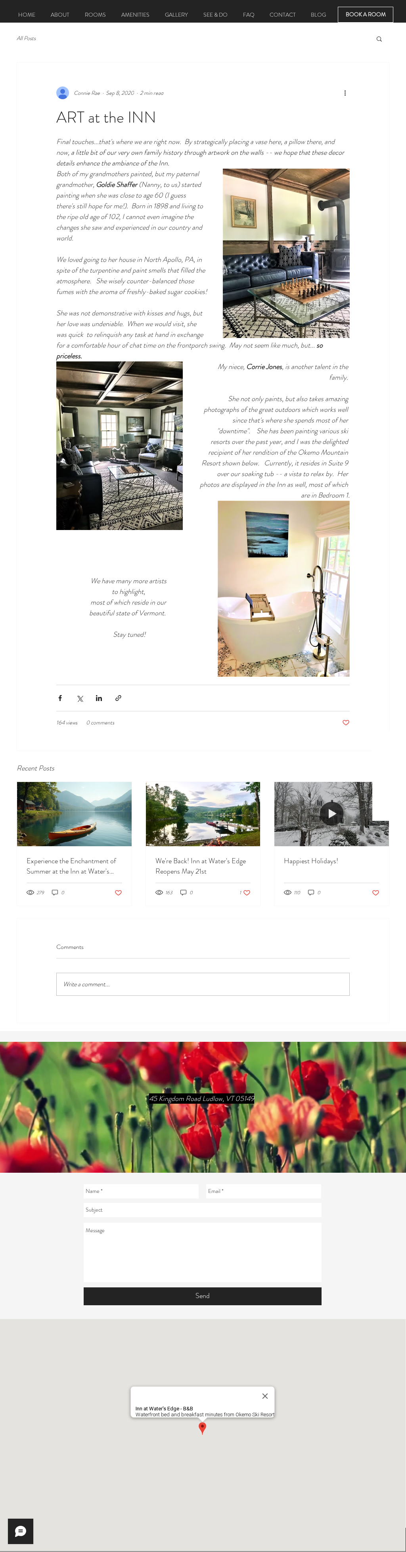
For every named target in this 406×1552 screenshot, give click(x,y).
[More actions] (345, 93)
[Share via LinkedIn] (99, 698)
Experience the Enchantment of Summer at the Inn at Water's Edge (71, 866)
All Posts (26, 38)
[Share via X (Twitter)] (79, 698)
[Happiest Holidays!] (331, 814)
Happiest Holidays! (311, 861)
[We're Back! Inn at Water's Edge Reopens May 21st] (203, 814)
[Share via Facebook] (60, 698)
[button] (379, 38)
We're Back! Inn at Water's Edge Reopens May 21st (200, 866)
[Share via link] (118, 698)
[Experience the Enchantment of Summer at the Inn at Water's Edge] (74, 814)
